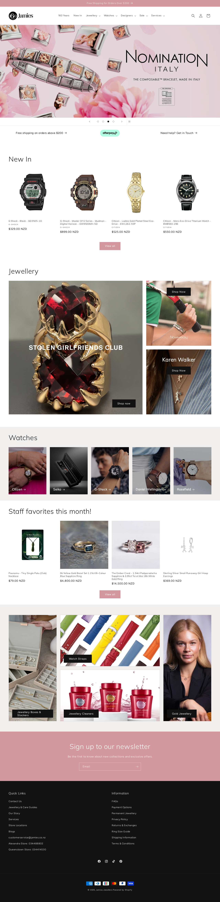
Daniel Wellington (149, 489)
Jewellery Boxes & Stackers (29, 714)
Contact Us (15, 801)
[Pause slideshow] (130, 121)
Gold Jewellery (181, 713)
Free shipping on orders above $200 (39, 133)
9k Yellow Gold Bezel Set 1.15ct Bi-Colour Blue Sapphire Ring (83, 574)
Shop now (123, 403)
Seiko (57, 489)
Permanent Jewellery (124, 813)
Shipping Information (124, 837)
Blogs (12, 831)
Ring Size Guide (121, 831)
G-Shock (101, 489)
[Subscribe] (137, 767)
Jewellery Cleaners (81, 713)
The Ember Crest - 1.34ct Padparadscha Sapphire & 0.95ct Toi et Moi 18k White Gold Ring (134, 576)
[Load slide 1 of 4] (98, 121)
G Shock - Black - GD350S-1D (25, 221)
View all (110, 246)
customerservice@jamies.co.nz (27, 837)
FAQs (115, 801)
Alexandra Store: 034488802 (26, 843)
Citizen (17, 489)
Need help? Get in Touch (177, 133)
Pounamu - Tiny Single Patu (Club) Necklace (28, 574)
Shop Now (179, 291)
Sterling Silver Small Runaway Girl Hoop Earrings (185, 574)
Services (14, 819)
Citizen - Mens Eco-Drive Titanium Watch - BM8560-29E (187, 222)
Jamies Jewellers (104, 890)
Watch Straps (78, 658)
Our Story (14, 813)
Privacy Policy (120, 819)
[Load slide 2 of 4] (103, 121)
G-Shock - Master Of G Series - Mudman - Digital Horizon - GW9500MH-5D (83, 222)
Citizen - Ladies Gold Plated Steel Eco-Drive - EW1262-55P (133, 222)
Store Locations (18, 825)
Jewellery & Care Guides (23, 807)
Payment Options (122, 807)
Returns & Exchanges (124, 825)
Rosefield (184, 489)
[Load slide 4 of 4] (113, 121)
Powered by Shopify (122, 890)
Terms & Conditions (123, 843)
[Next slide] (122, 121)
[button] (93, 15)
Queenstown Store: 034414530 (27, 849)
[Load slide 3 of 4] (108, 121)
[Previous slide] (89, 121)
